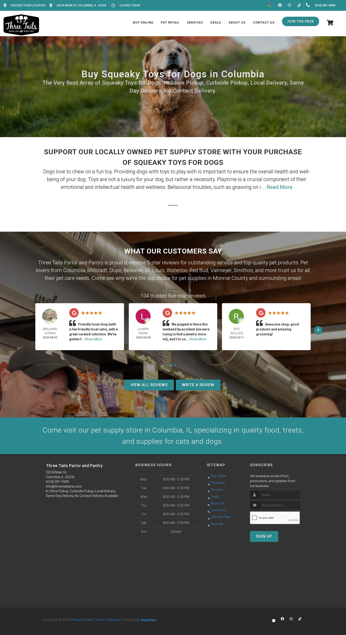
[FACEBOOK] (280, 5)
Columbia (74, 270)
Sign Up (264, 536)
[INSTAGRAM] (289, 5)
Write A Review (198, 385)
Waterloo (177, 270)
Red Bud (198, 270)
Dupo (115, 270)
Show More (93, 339)
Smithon (243, 270)
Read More (279, 187)
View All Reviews (149, 385)
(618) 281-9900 (57, 482)
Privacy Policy (82, 620)
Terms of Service (107, 620)
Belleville (133, 270)
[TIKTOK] (299, 5)
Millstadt (97, 270)
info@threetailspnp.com (64, 486)
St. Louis (155, 270)
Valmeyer (221, 270)
